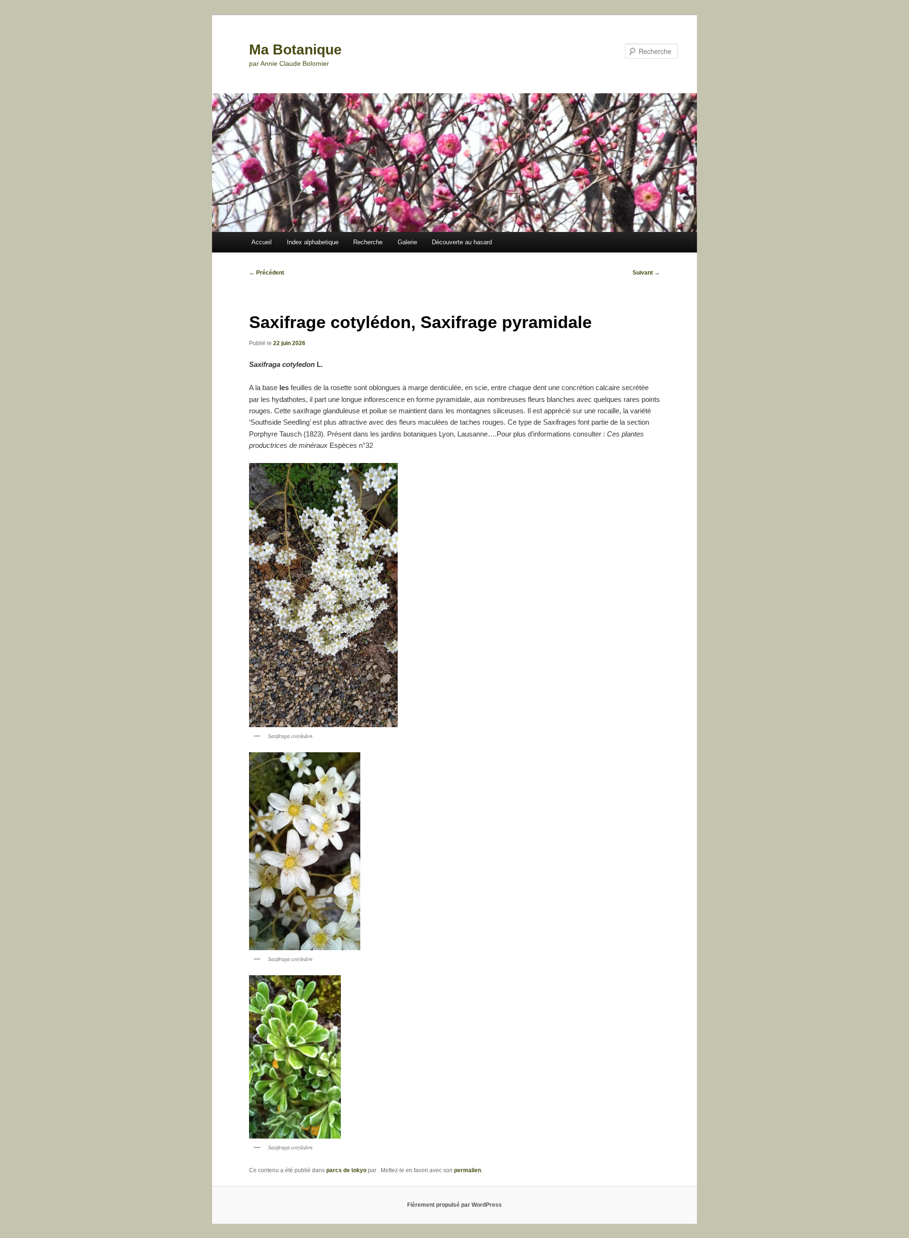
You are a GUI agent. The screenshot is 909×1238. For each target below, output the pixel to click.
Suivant (646, 272)
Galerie (407, 242)
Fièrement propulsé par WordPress (454, 1205)
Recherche (368, 242)
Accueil (261, 242)
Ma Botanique (295, 49)
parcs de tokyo (346, 1170)
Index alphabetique (313, 242)
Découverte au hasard (462, 242)
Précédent (266, 272)
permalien (467, 1170)
